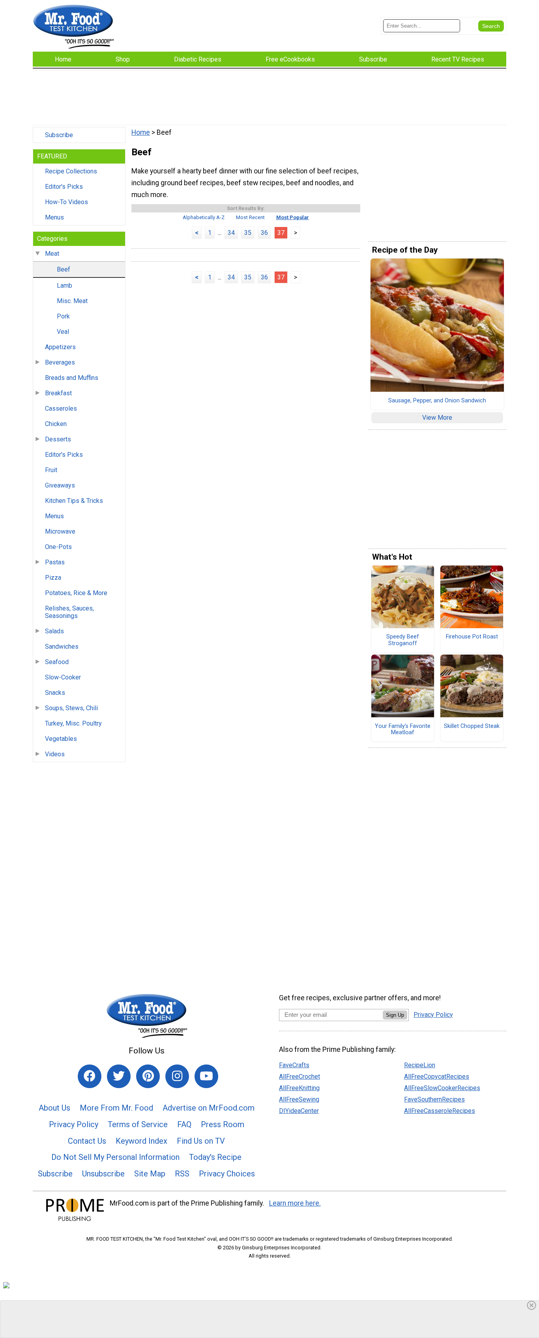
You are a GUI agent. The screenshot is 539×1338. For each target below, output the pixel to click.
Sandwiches (62, 646)
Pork (63, 316)
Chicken (56, 424)
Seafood (57, 662)
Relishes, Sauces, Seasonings (69, 612)
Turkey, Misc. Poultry (73, 723)
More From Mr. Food (116, 1108)
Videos (55, 754)
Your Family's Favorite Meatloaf (402, 729)
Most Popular (292, 217)
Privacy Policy (73, 1124)
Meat (52, 253)
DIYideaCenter (299, 1111)
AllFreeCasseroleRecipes (439, 1111)
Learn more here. (295, 1203)
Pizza (53, 577)
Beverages (60, 362)
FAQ (184, 1124)
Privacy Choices (227, 1173)
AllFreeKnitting (299, 1088)
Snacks (55, 692)
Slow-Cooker (63, 677)
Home (140, 132)
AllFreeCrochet (299, 1076)
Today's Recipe (215, 1157)
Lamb (64, 285)
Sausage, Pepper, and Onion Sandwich (437, 401)
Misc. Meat (72, 301)
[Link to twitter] (119, 1076)
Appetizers (60, 347)
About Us (54, 1108)
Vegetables (61, 739)
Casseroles (61, 408)
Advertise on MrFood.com (209, 1108)
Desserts (58, 439)
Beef (63, 269)
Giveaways (60, 485)
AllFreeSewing (299, 1099)
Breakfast (58, 393)
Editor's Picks (64, 186)
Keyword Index (141, 1141)
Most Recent (250, 217)
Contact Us (87, 1141)
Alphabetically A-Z (204, 217)
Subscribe (59, 135)
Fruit (51, 470)
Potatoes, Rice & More (76, 593)
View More (437, 417)
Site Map (149, 1173)
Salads (54, 631)
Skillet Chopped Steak (472, 726)
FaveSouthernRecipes (434, 1099)
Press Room (222, 1124)
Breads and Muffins (71, 377)
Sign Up (395, 1015)
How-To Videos (66, 202)
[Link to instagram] (177, 1076)
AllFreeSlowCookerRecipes (442, 1088)
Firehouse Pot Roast (472, 637)
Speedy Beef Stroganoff (402, 640)
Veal (63, 331)
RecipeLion (419, 1065)
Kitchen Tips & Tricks (74, 500)
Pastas (55, 562)
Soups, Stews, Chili (71, 708)
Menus (54, 217)
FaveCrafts (294, 1065)
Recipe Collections (71, 171)
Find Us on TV (201, 1141)
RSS (182, 1173)
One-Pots (58, 547)
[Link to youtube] (206, 1076)
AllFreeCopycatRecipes (436, 1076)
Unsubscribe (103, 1173)
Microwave (60, 531)
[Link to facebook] (89, 1076)
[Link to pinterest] (148, 1076)
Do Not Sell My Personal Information (115, 1157)
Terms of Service (138, 1124)
